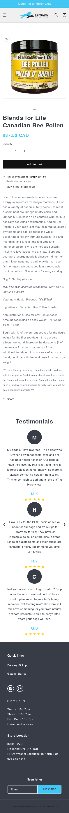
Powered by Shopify (50, 806)
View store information (20, 186)
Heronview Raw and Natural (29, 806)
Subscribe (49, 789)
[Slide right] (43, 110)
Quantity (7, 144)
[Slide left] (26, 110)
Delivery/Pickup (17, 665)
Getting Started (17, 673)
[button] (5, 15)
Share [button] (11, 399)
